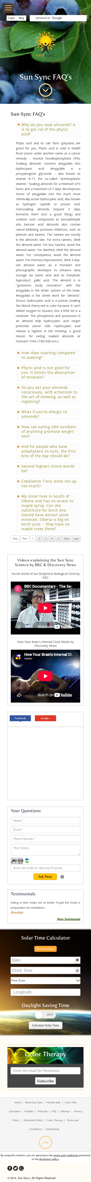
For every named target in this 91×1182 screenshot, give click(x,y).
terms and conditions (66, 1155)
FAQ (54, 1111)
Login (11, 18)
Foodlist (29, 1111)
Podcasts (43, 1111)
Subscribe (45, 1081)
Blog (22, 18)
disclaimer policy (49, 1159)
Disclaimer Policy (33, 1120)
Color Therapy (55, 1120)
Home (17, 1102)
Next (66, 538)
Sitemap (65, 1111)
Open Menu (8, 8)
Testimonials (52, 1129)
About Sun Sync (34, 1102)
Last (76, 538)
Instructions (45, 948)
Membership (54, 1102)
